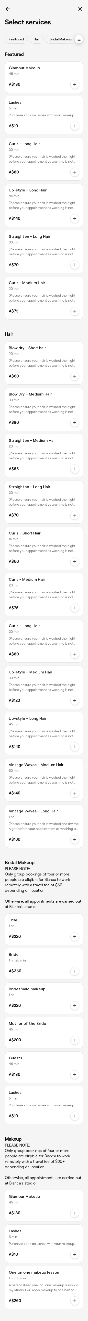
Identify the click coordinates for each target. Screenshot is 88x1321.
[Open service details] (74, 125)
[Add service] (74, 84)
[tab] (16, 39)
